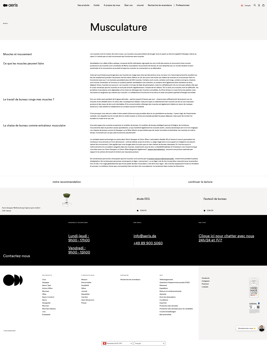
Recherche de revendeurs (160, 5)
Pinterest (205, 284)
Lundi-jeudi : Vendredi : (79, 244)
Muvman (45, 291)
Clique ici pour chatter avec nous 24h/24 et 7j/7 (226, 238)
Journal (140, 5)
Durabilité (85, 285)
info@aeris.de (145, 236)
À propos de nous (112, 5)
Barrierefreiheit (165, 314)
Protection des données (169, 306)
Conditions (164, 300)
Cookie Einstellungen (168, 312)
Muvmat (45, 306)
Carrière (84, 297)
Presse (83, 303)
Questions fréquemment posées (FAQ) (175, 282)
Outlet (96, 5)
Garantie (163, 294)
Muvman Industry (49, 309)
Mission (84, 279)
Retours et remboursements (170, 291)
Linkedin (205, 287)
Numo (44, 300)
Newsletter (85, 294)
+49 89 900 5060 (148, 243)
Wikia (83, 288)
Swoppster (46, 303)
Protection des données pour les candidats (176, 309)
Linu (43, 312)
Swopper (45, 282)
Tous (44, 279)
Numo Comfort (48, 297)
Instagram (206, 281)
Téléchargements (166, 279)
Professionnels (182, 5)
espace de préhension (156, 149)
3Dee (44, 294)
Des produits (86, 282)
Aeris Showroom (87, 300)
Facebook (206, 278)
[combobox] (117, 343)
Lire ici (143, 210)
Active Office (47, 288)
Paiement (163, 285)
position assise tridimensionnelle (161, 159)
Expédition (164, 288)
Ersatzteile (46, 314)
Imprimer (163, 303)
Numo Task (46, 285)
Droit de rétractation (168, 297)
